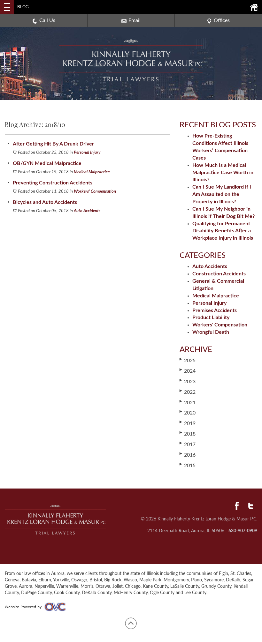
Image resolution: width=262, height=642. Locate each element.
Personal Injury (87, 153)
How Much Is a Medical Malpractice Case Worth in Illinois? (222, 173)
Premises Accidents (214, 310)
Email (134, 20)
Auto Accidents (87, 211)
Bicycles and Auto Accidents (45, 202)
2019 (188, 423)
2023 (188, 381)
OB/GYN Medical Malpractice (47, 163)
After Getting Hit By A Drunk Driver (53, 143)
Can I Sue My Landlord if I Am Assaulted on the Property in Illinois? (221, 194)
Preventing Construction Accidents (52, 182)
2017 (188, 444)
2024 (188, 371)
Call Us (47, 20)
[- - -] (7, 7)
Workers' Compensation (95, 192)
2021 (188, 402)
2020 (188, 412)
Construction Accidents (219, 273)
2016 (188, 455)
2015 (188, 465)
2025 (188, 360)
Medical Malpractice (92, 172)
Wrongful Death (210, 332)
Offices (222, 20)
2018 (188, 434)
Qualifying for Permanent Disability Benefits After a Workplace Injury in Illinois (222, 231)
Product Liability (210, 317)
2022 (188, 392)
